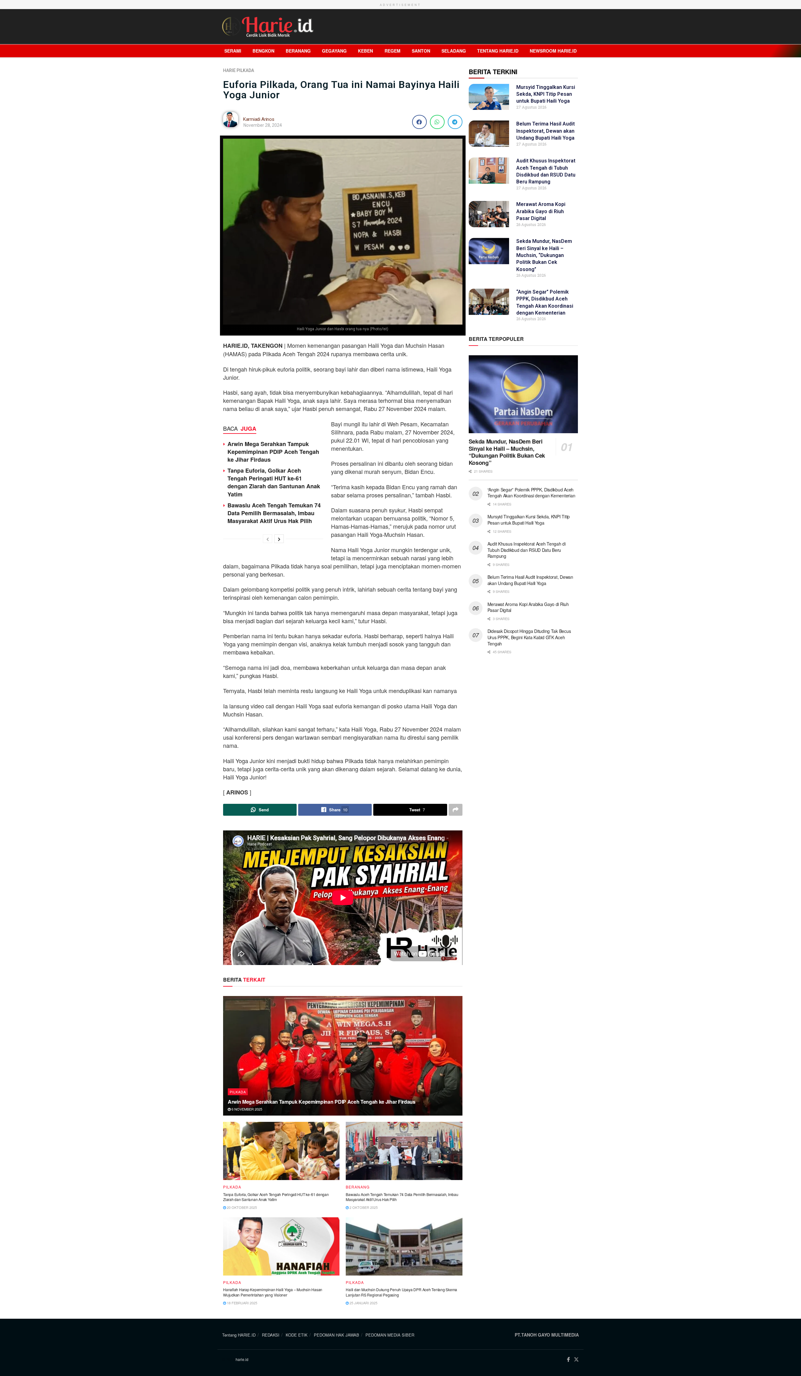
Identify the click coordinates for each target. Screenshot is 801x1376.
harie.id (242, 1359)
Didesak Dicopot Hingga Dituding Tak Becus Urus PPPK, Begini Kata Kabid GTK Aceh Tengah (529, 637)
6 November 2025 (246, 1109)
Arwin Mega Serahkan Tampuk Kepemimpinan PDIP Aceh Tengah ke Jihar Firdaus (273, 452)
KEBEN (365, 51)
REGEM (392, 51)
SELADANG (453, 51)
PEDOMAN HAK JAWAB (336, 1335)
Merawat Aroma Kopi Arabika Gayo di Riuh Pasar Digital (540, 211)
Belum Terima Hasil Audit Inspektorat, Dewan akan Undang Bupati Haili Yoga (545, 131)
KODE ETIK (297, 1335)
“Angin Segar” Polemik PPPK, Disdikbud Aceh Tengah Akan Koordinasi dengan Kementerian (531, 492)
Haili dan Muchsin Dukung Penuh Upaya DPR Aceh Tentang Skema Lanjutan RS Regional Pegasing (401, 1292)
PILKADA (245, 70)
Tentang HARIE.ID (497, 51)
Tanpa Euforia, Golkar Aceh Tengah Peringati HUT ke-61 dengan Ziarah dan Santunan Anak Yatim (273, 482)
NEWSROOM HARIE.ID (553, 51)
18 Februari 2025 (241, 1302)
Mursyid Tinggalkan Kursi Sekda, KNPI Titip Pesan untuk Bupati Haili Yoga (545, 94)
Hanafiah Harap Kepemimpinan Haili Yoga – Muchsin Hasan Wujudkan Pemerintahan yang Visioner (272, 1292)
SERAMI (232, 51)
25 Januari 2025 (363, 1302)
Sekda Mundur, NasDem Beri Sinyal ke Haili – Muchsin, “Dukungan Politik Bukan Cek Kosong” (544, 255)
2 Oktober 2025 (363, 1207)
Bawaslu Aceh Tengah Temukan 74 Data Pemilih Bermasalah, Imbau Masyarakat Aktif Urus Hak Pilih (274, 513)
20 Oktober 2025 (241, 1207)
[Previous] (267, 538)
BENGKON (263, 51)
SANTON (421, 51)
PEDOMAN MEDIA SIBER (389, 1335)
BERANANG (298, 51)
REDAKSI (270, 1335)
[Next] (279, 538)
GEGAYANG (334, 51)
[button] (419, 122)
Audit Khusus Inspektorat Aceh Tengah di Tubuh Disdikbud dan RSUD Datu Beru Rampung (526, 550)
